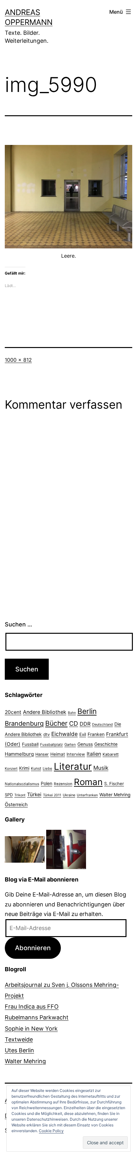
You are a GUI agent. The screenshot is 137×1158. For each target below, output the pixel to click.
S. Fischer (114, 783)
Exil (82, 734)
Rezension (63, 784)
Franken (96, 734)
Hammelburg (19, 754)
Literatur (73, 766)
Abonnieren (33, 948)
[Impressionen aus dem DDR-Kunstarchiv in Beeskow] (25, 849)
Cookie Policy (51, 1130)
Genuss (85, 744)
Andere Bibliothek (44, 712)
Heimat (57, 754)
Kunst (36, 768)
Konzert (11, 768)
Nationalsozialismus (22, 784)
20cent (13, 712)
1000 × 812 (18, 360)
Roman (88, 781)
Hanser (42, 754)
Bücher (56, 723)
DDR (85, 724)
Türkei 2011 (52, 795)
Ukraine (69, 795)
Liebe (47, 768)
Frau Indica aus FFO (32, 1006)
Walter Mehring (114, 794)
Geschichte (106, 744)
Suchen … (18, 624)
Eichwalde (64, 733)
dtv (46, 734)
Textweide (19, 1039)
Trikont (19, 795)
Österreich (16, 804)
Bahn (72, 713)
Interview (76, 754)
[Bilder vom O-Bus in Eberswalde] (66, 849)
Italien (94, 754)
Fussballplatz (51, 744)
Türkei (34, 794)
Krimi (24, 768)
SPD (9, 794)
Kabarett (111, 754)
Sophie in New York (31, 1028)
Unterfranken (87, 795)
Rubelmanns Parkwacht (36, 1017)
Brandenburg (24, 723)
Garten (70, 744)
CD (73, 723)
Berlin (87, 711)
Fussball (30, 744)
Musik (100, 767)
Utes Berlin (19, 1050)
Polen (46, 783)
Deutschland (102, 724)
